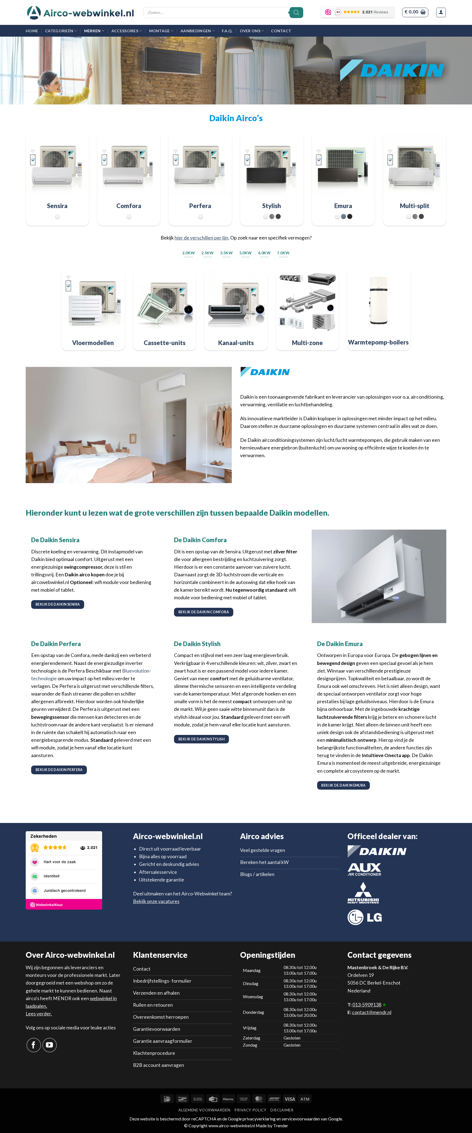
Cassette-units (164, 342)
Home (32, 30)
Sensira (57, 205)
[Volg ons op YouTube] (49, 1045)
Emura (343, 205)
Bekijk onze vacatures (156, 901)
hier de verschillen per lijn (201, 238)
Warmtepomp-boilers (379, 342)
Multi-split (414, 205)
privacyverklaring (259, 1118)
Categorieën (59, 30)
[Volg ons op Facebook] (33, 1045)
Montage (159, 30)
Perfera (200, 205)
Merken (92, 30)
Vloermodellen (93, 342)
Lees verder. (39, 1014)
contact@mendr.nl (371, 1012)
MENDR (62, 998)
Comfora (128, 205)
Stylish (271, 205)
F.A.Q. (227, 30)
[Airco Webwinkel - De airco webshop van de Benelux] (80, 12)
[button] (415, 12)
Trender (280, 1125)
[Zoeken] (296, 12)
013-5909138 (366, 1005)
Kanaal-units (236, 342)
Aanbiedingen (196, 30)
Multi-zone (307, 342)
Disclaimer (282, 1110)
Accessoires (124, 30)
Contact (281, 30)
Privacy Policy (250, 1110)
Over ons (250, 30)
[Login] (441, 12)
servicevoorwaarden (301, 1118)
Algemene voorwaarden (204, 1110)
